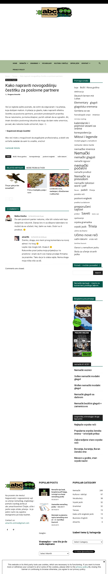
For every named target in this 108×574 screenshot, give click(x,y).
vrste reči (93, 239)
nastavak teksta (12, 148)
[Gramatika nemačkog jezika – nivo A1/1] (44, 507)
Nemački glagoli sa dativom (84, 396)
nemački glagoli (84, 157)
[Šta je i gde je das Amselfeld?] (15, 178)
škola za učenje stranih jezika (85, 253)
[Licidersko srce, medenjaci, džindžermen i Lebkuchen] (59, 180)
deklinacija (79, 91)
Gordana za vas (82, 110)
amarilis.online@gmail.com (17, 523)
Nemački (32, 2)
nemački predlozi (82, 172)
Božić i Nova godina (19, 156)
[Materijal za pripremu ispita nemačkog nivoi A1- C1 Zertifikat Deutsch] (44, 517)
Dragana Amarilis (14, 94)
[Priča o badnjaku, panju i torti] (37, 180)
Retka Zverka (20, 216)
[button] (99, 63)
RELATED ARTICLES (15, 168)
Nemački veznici (83, 370)
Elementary (81, 102)
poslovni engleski (49, 156)
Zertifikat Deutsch (80, 243)
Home (25, 2)
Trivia (92, 226)
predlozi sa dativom (82, 202)
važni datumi (62, 156)
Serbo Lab (95, 214)
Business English (11, 80)
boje (76, 87)
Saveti (86, 213)
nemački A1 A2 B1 (81, 364)
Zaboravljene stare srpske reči (88, 441)
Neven (76, 190)
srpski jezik (80, 226)
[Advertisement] (54, 40)
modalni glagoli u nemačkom (85, 141)
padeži (84, 189)
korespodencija (34, 156)
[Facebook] (7, 2)
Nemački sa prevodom (82, 177)
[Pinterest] (12, 2)
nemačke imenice (84, 149)
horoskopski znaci (82, 114)
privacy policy (82, 567)
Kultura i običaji (65, 2)
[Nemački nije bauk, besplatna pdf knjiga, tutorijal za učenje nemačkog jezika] (44, 492)
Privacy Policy (98, 2)
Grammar (43, 2)
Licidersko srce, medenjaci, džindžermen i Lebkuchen (59, 191)
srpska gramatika (83, 222)
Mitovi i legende (85, 136)
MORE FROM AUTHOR (35, 168)
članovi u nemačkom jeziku (86, 247)
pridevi (77, 214)
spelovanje (79, 218)
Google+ (42, 533)
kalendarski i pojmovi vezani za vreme (85, 126)
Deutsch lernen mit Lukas (84, 97)
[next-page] (11, 199)
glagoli (93, 102)
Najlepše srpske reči (85, 424)
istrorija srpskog (80, 119)
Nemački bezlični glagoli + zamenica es (88, 405)
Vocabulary (54, 2)
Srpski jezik (77, 2)
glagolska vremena (85, 106)
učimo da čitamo (80, 231)
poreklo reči (79, 194)
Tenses (15, 76)
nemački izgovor (82, 161)
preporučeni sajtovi (82, 208)
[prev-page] (7, 199)
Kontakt (86, 2)
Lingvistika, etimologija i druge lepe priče (86, 418)
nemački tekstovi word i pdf (84, 184)
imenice (96, 114)
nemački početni (81, 166)
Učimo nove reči (86, 235)
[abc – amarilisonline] (54, 12)
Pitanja (92, 190)
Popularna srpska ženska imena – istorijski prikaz (87, 432)
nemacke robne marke (84, 145)
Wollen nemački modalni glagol (87, 387)
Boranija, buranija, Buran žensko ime (87, 450)
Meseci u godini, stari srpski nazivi (85, 459)
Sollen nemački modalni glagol (87, 378)
